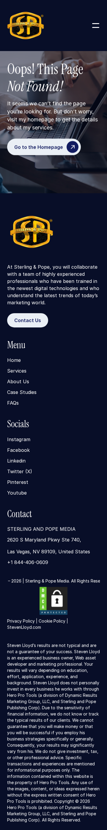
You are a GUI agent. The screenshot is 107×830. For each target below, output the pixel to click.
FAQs (13, 403)
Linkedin (16, 461)
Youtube (17, 493)
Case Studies (22, 392)
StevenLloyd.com (24, 627)
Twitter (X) (19, 471)
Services (16, 371)
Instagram (18, 439)
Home (14, 360)
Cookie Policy (52, 620)
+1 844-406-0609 (27, 562)
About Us (18, 382)
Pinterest (17, 482)
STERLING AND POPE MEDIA (41, 529)
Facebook (18, 450)
